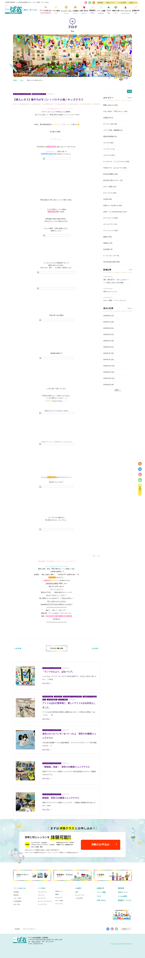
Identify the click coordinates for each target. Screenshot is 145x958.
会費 (76, 892)
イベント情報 (100, 12)
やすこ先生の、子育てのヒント (113, 111)
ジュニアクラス (42, 904)
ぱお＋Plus (17, 904)
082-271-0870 (36, 941)
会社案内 (17, 929)
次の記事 (95, 648)
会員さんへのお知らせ (110, 205)
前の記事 (18, 648)
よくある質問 (122, 2)
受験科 (57, 894)
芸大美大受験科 (108, 174)
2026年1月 (107, 359)
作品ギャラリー (110, 2)
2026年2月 (107, 353)
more (117, 390)
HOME (15, 80)
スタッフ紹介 (17, 898)
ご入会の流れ (79, 898)
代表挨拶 (16, 892)
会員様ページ (133, 2)
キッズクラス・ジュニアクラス (113, 161)
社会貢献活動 (17, 901)
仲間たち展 (115, 12)
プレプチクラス (42, 892)
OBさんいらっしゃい (110, 291)
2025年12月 (107, 366)
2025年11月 (107, 372)
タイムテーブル (66, 12)
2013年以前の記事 (109, 262)
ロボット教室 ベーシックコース (114, 300)
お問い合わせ (101, 900)
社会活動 (106, 249)
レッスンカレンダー (110, 255)
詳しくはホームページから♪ (56, 601)
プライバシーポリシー (29, 929)
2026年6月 (107, 328)
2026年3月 (107, 347)
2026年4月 (107, 341)
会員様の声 (135, 12)
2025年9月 (107, 384)
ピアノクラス (107, 193)
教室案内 (92, 11)
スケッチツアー (108, 224)
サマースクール (108, 218)
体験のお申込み (101, 844)
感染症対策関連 (108, 136)
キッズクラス (42, 898)
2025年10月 (107, 378)
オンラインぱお (108, 124)
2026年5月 (107, 334)
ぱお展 (105, 199)
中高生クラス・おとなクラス (113, 168)
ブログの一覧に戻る (56, 648)
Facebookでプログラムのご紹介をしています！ (57, 604)
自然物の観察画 (56, 571)
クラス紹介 (41, 888)
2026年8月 (107, 315)
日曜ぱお (106, 243)
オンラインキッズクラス (45, 901)
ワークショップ (108, 230)
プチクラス (107, 155)
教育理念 (16, 895)
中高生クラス (59, 891)
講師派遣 (100, 2)
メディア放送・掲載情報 (111, 130)
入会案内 (78, 888)
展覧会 (105, 237)
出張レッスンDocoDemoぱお (113, 212)
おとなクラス (59, 897)
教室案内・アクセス (124, 900)
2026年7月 (107, 322)
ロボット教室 (107, 186)
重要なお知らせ (108, 105)
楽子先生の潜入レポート (111, 180)
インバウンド (107, 149)
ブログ (108, 12)
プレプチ (106, 143)
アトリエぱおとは (19, 888)
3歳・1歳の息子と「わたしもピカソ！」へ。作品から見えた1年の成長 (116, 281)
